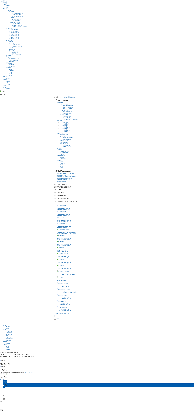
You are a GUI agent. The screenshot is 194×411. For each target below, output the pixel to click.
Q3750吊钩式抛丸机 (14, 39)
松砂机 (10, 73)
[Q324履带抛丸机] (61, 301)
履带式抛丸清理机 (64, 221)
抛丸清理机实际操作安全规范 (64, 179)
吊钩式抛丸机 (9, 28)
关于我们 (5, 4)
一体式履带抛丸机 (64, 310)
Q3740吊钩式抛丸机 (14, 37)
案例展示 (5, 76)
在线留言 (5, 85)
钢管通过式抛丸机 (13, 42)
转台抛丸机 (8, 55)
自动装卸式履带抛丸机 (14, 22)
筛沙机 (10, 72)
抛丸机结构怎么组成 (61, 181)
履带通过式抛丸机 (13, 48)
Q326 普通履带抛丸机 (17, 13)
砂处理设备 (8, 67)
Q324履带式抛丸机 (16, 19)
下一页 (55, 318)
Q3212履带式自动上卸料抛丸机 (19, 26)
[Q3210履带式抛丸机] (62, 253)
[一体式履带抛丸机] (62, 307)
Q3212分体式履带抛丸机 (67, 292)
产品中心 (5, 8)
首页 (60, 97)
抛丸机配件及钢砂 (10, 63)
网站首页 (5, 2)
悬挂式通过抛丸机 (13, 51)
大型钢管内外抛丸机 (14, 58)
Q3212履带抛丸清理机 (66, 274)
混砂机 (10, 69)
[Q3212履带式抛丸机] (62, 283)
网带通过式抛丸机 (13, 49)
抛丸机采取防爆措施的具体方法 (64, 178)
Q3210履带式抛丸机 (17, 25)
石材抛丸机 (11, 61)
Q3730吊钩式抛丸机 (14, 35)
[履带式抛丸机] (60, 247)
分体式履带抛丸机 (13, 11)
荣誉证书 (8, 7)
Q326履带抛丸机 (63, 209)
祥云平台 (2, 379)
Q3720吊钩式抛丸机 (14, 34)
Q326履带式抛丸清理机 (66, 232)
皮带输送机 (11, 70)
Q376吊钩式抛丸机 (13, 29)
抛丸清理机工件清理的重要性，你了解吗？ (67, 176)
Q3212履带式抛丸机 (65, 286)
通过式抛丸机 (9, 40)
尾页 (58, 318)
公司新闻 (8, 81)
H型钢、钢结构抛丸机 (17, 45)
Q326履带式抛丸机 (16, 20)
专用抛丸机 (8, 57)
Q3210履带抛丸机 (64, 262)
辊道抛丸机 (11, 43)
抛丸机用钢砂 (12, 66)
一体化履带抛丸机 (13, 17)
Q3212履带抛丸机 (64, 268)
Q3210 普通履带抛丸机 (17, 14)
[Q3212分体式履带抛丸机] (63, 289)
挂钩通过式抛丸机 (16, 52)
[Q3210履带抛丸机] (62, 259)
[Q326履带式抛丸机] (62, 223)
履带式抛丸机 (9, 10)
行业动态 (8, 82)
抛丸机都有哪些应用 (61, 175)
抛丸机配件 (11, 64)
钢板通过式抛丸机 (13, 60)
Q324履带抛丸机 (63, 304)
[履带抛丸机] (60, 277)
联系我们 (5, 87)
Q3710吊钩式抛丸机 (14, 32)
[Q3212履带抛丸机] (62, 265)
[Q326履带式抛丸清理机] (63, 229)
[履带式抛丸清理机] (62, 217)
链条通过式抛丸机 (16, 54)
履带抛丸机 (61, 280)
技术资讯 (8, 84)
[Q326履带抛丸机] (61, 205)
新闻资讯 (5, 79)
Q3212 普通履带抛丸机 (17, 16)
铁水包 (10, 75)
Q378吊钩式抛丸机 (13, 31)
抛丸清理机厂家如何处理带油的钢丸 (65, 173)
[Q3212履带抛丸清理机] (63, 271)
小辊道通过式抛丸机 (17, 46)
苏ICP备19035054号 (29, 372)
